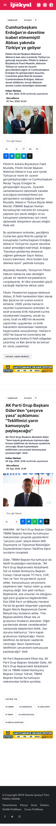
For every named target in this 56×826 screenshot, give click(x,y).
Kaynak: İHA (11, 699)
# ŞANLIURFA (44, 707)
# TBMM (9, 715)
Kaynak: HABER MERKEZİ (17, 356)
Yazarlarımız (9, 805)
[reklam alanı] (28, 368)
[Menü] (5, 5)
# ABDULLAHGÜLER (14, 722)
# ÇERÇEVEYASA (26, 715)
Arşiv (34, 805)
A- (37, 149)
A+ (30, 149)
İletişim (44, 805)
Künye (24, 805)
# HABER (10, 707)
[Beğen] (7, 149)
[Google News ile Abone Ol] (14, 141)
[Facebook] (4, 816)
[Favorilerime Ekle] (16, 149)
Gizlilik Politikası (11, 809)
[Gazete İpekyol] (21, 5)
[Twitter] (12, 816)
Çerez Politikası (33, 809)
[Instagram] (19, 816)
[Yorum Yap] (23, 149)
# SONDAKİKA (25, 707)
